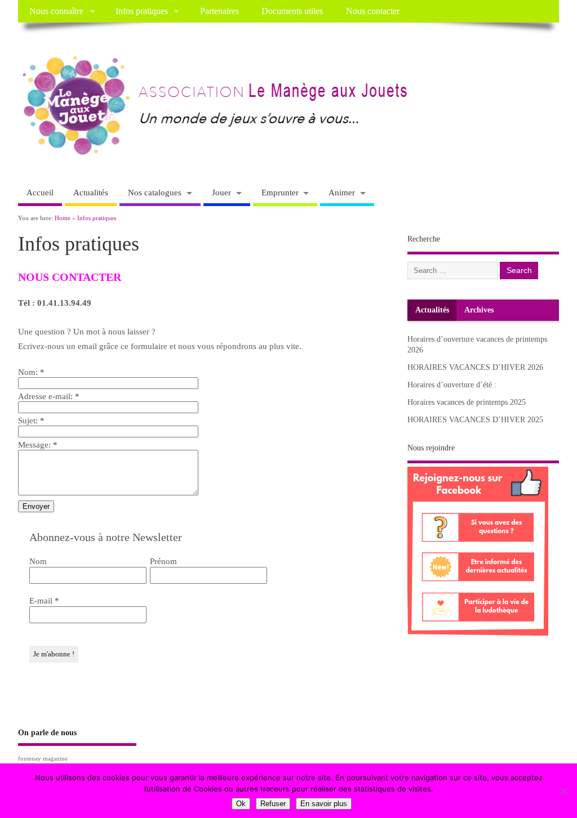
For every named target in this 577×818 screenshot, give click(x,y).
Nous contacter (373, 11)
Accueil (40, 192)
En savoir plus (323, 803)
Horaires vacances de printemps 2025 (466, 402)
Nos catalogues (154, 192)
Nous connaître (56, 11)
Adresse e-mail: (48, 396)
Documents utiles (292, 11)
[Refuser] (563, 791)
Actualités (90, 192)
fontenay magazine (43, 759)
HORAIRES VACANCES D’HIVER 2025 (475, 419)
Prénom (163, 561)
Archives (479, 310)
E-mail (44, 600)
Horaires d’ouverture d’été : (451, 385)
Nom (38, 561)
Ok (241, 803)
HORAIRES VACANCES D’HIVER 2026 (475, 367)
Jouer (221, 192)
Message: (37, 444)
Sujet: (31, 420)
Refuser (273, 803)
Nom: (31, 372)
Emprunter (280, 192)
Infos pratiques (142, 11)
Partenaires (219, 11)
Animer (342, 192)
